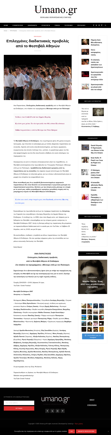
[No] (108, 431)
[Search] (105, 25)
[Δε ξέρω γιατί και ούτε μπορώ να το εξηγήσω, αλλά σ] (84, 329)
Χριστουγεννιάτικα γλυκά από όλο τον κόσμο (97, 87)
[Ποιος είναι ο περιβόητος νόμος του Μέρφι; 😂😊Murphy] (101, 311)
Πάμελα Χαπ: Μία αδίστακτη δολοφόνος (96, 42)
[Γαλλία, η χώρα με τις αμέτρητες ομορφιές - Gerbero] (84, 306)
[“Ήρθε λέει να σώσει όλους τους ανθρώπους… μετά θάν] (95, 329)
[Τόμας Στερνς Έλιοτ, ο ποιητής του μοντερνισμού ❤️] (95, 306)
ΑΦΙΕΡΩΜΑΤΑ (32, 25)
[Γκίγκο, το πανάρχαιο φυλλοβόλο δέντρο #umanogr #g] (101, 329)
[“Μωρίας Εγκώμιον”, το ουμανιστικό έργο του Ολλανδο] (89, 329)
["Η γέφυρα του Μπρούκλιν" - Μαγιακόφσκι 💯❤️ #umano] (95, 311)
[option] (92, 277)
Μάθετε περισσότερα (86, 431)
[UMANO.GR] (55, 11)
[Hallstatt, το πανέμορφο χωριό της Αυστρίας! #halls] (84, 323)
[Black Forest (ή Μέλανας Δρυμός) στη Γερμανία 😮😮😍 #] (95, 317)
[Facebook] (6, 107)
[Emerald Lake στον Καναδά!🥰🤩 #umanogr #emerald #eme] (84, 317)
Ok (72, 431)
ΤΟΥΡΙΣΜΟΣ (68, 25)
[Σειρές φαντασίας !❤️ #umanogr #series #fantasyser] (89, 317)
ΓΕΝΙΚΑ (57, 25)
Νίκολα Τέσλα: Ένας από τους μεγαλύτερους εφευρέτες (93, 284)
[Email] (6, 124)
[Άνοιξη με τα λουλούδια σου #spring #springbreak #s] (95, 323)
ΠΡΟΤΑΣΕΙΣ (81, 25)
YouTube (56, 226)
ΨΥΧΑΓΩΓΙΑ (46, 25)
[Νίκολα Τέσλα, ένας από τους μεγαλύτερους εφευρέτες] (89, 311)
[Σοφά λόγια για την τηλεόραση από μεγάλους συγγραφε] (101, 323)
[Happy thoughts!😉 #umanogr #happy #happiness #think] (101, 317)
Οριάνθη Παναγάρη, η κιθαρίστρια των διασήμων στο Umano (97, 200)
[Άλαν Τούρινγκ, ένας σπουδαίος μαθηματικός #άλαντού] (89, 323)
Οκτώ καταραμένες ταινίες (96, 52)
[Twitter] (6, 113)
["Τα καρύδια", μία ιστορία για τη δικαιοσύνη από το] (89, 306)
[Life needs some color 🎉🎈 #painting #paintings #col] (101, 306)
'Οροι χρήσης (79, 423)
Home (6, 25)
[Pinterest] (6, 118)
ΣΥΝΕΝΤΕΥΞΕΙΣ (18, 25)
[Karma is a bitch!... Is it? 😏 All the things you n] (84, 311)
